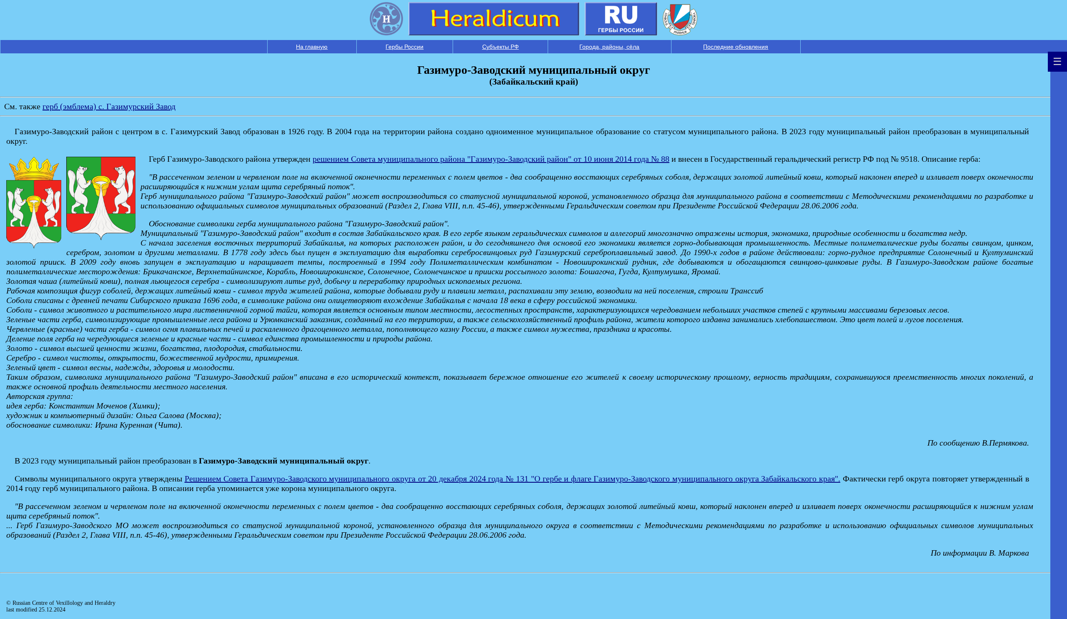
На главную (312, 46)
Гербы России (404, 46)
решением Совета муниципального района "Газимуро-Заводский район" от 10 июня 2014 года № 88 (491, 158)
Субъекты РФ (500, 46)
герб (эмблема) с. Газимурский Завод (109, 106)
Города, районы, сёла (609, 46)
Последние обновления (735, 46)
